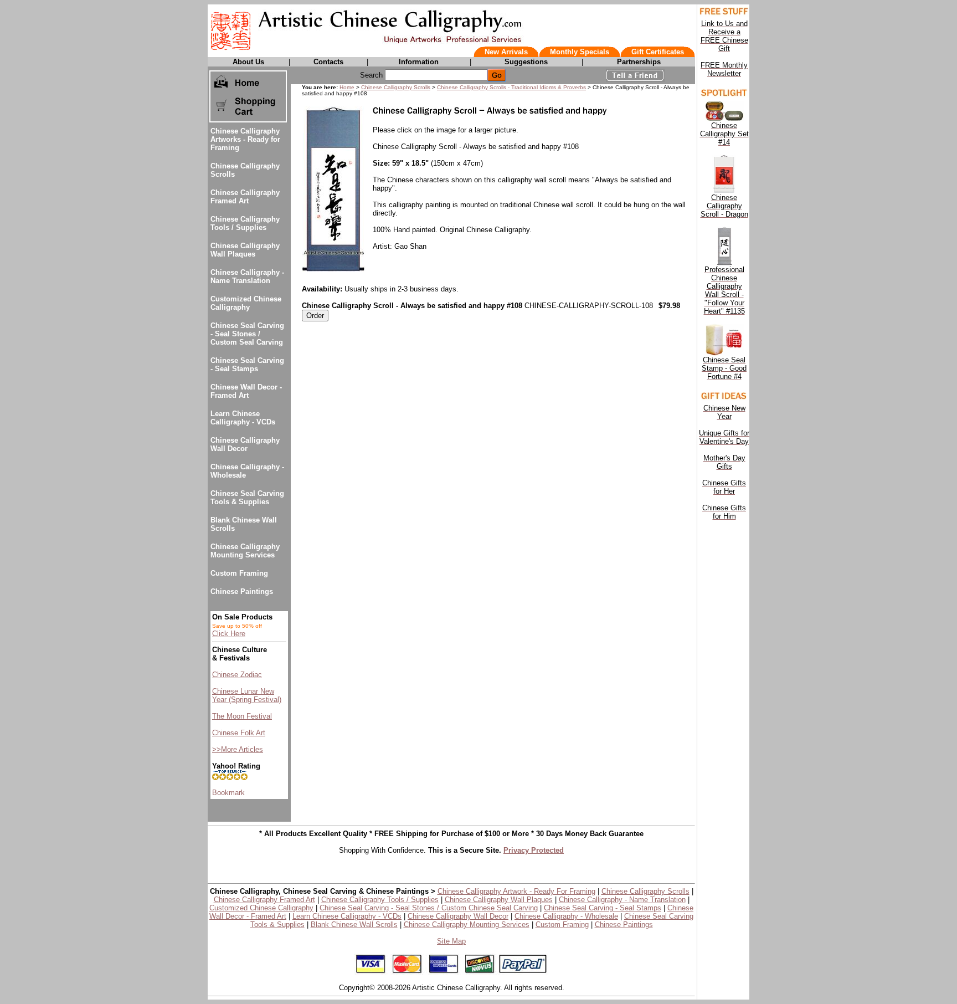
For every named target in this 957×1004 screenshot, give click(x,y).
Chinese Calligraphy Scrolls (395, 87)
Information (419, 62)
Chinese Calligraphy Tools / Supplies (245, 223)
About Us (248, 62)
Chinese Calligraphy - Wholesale (566, 916)
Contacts (328, 62)
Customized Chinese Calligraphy (245, 303)
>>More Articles (237, 749)
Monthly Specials (579, 52)
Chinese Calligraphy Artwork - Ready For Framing (516, 891)
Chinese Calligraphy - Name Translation (247, 276)
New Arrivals (506, 52)
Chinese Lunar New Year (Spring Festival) (246, 695)
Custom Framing (239, 573)
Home (346, 87)
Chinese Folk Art (238, 733)
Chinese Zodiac (237, 674)
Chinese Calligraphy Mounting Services (245, 550)
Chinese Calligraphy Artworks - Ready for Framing (245, 139)
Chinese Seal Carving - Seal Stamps (247, 364)
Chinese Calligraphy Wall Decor (245, 444)
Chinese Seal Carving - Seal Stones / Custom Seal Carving (247, 333)
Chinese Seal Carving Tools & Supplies (247, 497)
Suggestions (526, 62)
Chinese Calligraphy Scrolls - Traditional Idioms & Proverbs (511, 87)
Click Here (228, 633)
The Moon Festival (242, 716)
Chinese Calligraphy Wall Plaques (245, 250)
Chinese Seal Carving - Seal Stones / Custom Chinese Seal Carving (429, 908)
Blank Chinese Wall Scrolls (354, 924)
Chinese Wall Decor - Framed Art (246, 391)
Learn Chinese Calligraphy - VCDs (242, 417)
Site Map (451, 941)
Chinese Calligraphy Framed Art (245, 196)
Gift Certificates (657, 52)
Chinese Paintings (241, 591)
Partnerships (639, 62)
